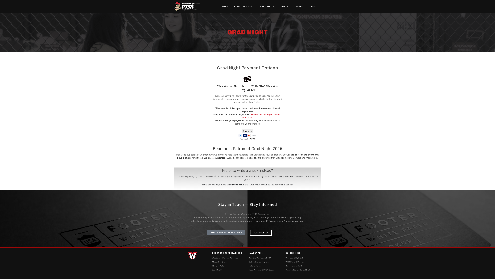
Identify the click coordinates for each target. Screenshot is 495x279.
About (312, 7)
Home (225, 7)
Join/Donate (267, 7)
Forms (299, 7)
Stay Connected (243, 7)
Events (284, 7)
